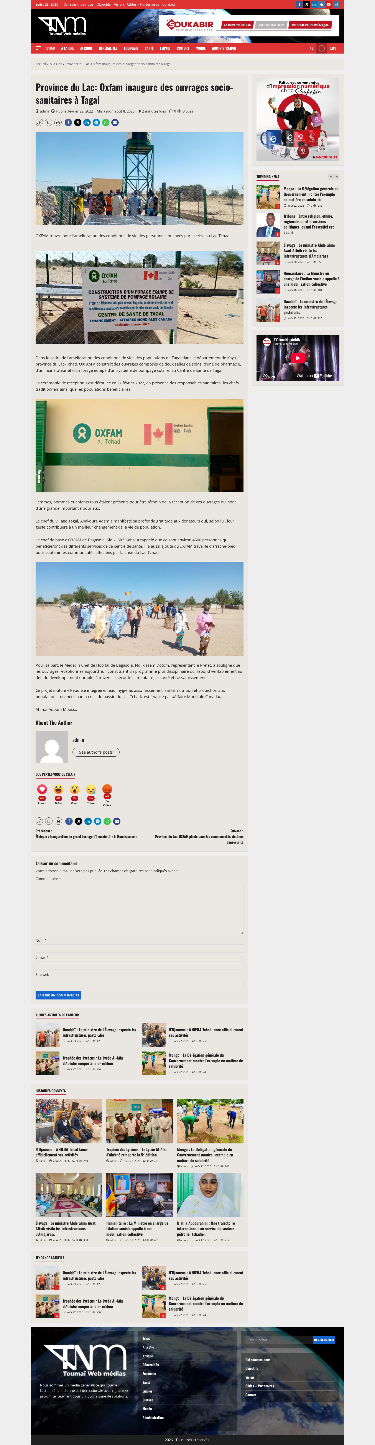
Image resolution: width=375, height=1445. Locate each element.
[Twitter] (306, 4)
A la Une (67, 48)
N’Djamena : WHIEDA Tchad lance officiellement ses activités (154, 1035)
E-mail (42, 957)
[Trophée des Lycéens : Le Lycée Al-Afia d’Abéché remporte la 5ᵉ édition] (139, 1121)
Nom (41, 940)
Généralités (108, 48)
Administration (224, 48)
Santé (149, 48)
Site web (42, 974)
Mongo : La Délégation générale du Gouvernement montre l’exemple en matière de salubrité (154, 1063)
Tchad (50, 48)
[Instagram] (336, 4)
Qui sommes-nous (79, 4)
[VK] (321, 4)
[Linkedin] (314, 4)
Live (333, 48)
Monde (201, 48)
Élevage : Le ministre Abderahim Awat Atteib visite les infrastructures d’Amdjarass (65, 1228)
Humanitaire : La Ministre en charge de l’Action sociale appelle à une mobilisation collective (137, 1228)
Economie (131, 48)
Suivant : (199, 836)
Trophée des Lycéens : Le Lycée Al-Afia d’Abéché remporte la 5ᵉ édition (47, 1063)
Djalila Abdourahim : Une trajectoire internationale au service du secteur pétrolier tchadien (206, 1228)
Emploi (165, 48)
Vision (119, 4)
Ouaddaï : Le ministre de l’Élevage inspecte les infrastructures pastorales (47, 1035)
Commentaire (48, 878)
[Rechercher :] (279, 1340)
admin (45, 111)
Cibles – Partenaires (143, 4)
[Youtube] (329, 4)
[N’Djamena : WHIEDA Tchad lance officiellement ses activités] (69, 1121)
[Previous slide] (331, 177)
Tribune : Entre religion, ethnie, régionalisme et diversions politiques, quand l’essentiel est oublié (268, 197)
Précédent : (86, 833)
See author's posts (96, 752)
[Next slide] (336, 177)
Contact (168, 4)
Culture (183, 48)
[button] (38, 48)
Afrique (86, 48)
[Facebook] (299, 4)
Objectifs (104, 4)
